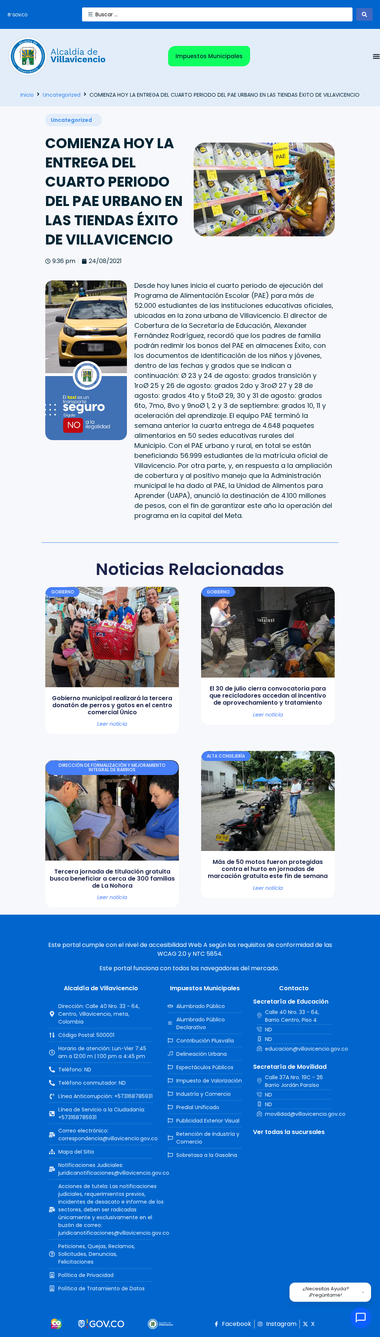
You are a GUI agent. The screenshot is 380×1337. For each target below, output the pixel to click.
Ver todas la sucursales (289, 1132)
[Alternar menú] (376, 56)
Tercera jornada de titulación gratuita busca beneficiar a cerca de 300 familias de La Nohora (112, 878)
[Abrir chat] (360, 1317)
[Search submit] (364, 14)
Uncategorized (62, 95)
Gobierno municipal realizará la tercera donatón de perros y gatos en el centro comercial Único (112, 705)
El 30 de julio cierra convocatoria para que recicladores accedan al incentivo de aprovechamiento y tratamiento (267, 695)
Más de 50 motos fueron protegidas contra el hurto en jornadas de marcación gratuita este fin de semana (268, 869)
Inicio (27, 95)
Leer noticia (112, 723)
